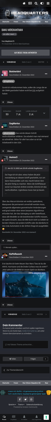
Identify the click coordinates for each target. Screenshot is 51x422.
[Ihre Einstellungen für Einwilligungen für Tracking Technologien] (46, 417)
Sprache (12, 405)
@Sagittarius (8, 81)
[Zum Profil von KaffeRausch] (5, 255)
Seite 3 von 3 (27, 62)
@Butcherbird (9, 133)
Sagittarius (38, 168)
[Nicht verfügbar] (25, 284)
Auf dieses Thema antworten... (20, 344)
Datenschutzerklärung (34, 405)
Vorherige (11, 62)
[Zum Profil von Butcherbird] (5, 73)
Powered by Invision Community (25, 407)
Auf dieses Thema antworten (25, 52)
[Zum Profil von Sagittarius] (5, 125)
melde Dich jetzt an (29, 331)
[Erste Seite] (3, 62)
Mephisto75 (9, 41)
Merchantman (24, 44)
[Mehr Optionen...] (46, 74)
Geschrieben (21, 75)
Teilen (13, 359)
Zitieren (10, 102)
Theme (20, 405)
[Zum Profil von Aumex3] (5, 159)
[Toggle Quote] (6, 168)
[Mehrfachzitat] (3, 102)
